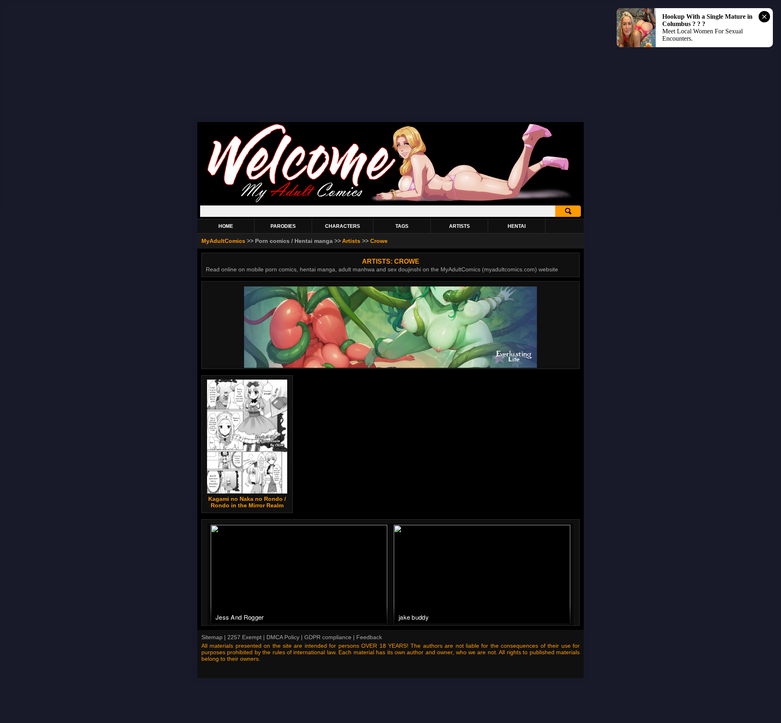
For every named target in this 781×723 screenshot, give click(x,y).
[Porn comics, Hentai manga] (390, 201)
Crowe (379, 241)
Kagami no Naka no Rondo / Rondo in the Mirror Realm (247, 502)
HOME (225, 226)
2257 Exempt (244, 637)
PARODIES (283, 226)
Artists (351, 241)
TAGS (401, 226)
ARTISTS (459, 226)
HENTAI (517, 226)
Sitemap (212, 637)
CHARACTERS (342, 226)
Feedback (369, 637)
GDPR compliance (327, 637)
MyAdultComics (223, 241)
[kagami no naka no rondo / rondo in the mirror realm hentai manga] (247, 437)
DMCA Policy (282, 637)
